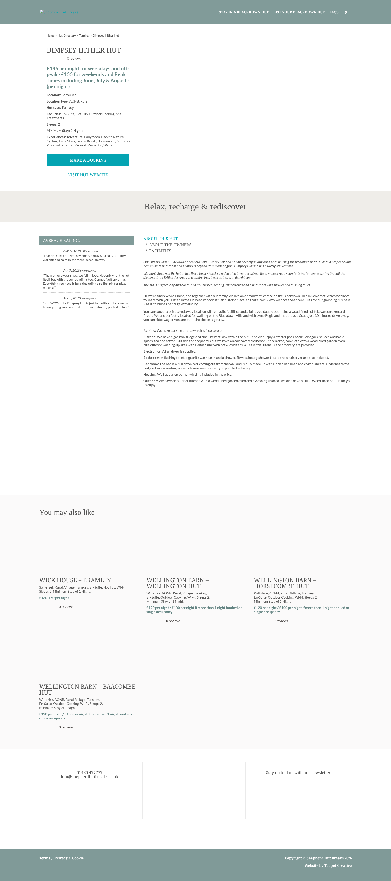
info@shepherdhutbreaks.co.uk (89, 776)
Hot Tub (109, 587)
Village (69, 587)
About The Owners (170, 244)
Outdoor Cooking (173, 597)
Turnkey (84, 35)
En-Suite (95, 587)
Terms (44, 858)
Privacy (61, 858)
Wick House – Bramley (75, 580)
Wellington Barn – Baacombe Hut (87, 689)
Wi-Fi (121, 587)
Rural (59, 587)
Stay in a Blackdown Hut (244, 12)
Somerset (46, 587)
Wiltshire (153, 593)
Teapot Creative (338, 865)
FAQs (334, 12)
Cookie (78, 858)
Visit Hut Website (88, 174)
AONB (167, 593)
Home (51, 35)
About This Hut (160, 238)
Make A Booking (88, 160)
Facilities (160, 250)
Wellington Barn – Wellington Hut (177, 583)
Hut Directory (67, 35)
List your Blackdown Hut (299, 12)
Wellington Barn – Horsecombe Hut (285, 583)
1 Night (84, 591)
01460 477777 (90, 772)
